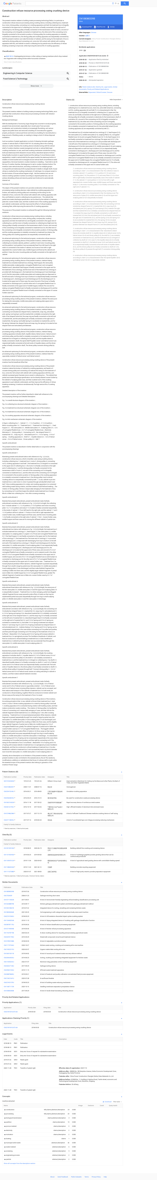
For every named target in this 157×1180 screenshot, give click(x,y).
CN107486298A (9, 813)
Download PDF (87, 27)
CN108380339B (9, 891)
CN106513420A (9, 802)
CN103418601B (9, 908)
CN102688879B (9, 904)
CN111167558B (9, 871)
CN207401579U (9, 982)
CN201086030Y (9, 787)
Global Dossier (101, 92)
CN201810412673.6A (11, 1012)
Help (105, 1177)
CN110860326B (9, 867)
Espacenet (92, 92)
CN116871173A (9, 986)
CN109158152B (9, 848)
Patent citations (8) (88, 87)
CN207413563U (9, 916)
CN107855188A (9, 941)
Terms (87, 1177)
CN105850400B (9, 991)
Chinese (93, 32)
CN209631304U (9, 970)
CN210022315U (9, 949)
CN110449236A (9, 920)
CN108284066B (9, 912)
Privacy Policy (96, 1177)
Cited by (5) (99, 87)
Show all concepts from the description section (19, 1163)
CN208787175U (9, 924)
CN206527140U (9, 966)
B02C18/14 (10, 56)
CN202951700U (9, 937)
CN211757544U (9, 945)
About (52, 1177)
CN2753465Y (8, 895)
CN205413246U (9, 791)
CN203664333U (9, 957)
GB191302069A (9, 781)
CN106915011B (9, 953)
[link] (36, 57)
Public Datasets (76, 1177)
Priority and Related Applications (98, 89)
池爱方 (87, 36)
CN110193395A (9, 855)
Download (107, 1102)
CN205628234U (9, 798)
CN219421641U (9, 978)
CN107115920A (9, 900)
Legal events (108, 87)
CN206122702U (9, 807)
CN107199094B (9, 929)
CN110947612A (9, 860)
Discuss (109, 92)
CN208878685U (9, 974)
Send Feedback (63, 1177)
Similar (112, 27)
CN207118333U (9, 820)
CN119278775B (9, 933)
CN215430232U (9, 962)
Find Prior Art (100, 27)
